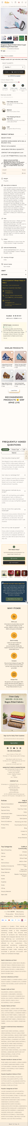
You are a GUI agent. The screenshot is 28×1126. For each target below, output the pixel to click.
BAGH (13, 1000)
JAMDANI (19, 994)
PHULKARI (11, 996)
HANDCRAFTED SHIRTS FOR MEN (10, 1104)
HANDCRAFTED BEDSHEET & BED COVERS (13, 1100)
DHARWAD (4, 996)
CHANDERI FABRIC (20, 1013)
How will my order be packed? (11, 527)
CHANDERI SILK (19, 996)
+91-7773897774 (9, 297)
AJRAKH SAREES (22, 1062)
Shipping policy (8, 916)
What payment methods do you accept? (11, 491)
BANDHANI (18, 992)
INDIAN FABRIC (5, 1008)
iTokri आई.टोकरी (10, 911)
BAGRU (8, 1000)
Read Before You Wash (14, 599)
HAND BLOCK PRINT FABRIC (9, 1015)
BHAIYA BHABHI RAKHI (7, 971)
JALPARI (9, 95)
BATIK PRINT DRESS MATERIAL (16, 1041)
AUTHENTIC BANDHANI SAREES (11, 1064)
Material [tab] (14, 453)
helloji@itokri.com (9, 302)
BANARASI (17, 1002)
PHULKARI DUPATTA (12, 1079)
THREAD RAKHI (16, 967)
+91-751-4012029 (18, 297)
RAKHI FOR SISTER (20, 971)
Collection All (7, 6)
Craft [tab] (24, 449)
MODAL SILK (4, 998)
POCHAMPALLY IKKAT (7, 1002)
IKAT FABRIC (10, 1017)
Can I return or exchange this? (11, 475)
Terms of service (19, 914)
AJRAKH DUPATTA (6, 1083)
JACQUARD (4, 994)
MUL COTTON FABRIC (8, 1013)
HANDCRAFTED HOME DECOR (10, 1097)
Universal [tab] (5, 449)
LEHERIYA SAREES (6, 1070)
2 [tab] (13, 730)
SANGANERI (12, 994)
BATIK (11, 998)
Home (2, 6)
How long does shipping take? (11, 458)
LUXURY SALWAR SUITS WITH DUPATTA (12, 1091)
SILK (17, 1000)
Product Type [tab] (15, 449)
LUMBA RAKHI (19, 969)
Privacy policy (9, 914)
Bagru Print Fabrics (14, 702)
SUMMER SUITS (16, 981)
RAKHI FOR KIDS (9, 969)
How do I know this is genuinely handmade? (11, 509)
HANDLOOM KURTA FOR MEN (9, 1106)
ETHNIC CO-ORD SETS (20, 1095)
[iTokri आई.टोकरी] (7, 2)
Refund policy (20, 911)
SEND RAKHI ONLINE (19, 963)
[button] (2, 2)
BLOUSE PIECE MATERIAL (15, 1118)
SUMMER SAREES (17, 979)
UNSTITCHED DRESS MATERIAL (9, 1031)
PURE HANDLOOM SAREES (8, 1062)
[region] (14, 332)
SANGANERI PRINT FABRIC (8, 1019)
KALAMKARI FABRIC (20, 1017)
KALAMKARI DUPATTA (19, 1081)
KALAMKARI (4, 992)
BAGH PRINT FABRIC (7, 1010)
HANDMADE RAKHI (6, 963)
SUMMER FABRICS (6, 979)
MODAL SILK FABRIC (12, 1021)
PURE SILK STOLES (12, 1085)
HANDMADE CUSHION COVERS (10, 1102)
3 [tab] (14, 730)
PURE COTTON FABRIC (20, 1010)
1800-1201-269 (12, 787)
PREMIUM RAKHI (16, 965)
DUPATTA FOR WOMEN (7, 1077)
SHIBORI (16, 998)
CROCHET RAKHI (5, 965)
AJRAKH (11, 992)
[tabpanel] (14, 716)
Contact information (19, 916)
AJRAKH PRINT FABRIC (17, 1008)
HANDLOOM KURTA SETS (8, 1093)
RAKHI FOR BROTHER (7, 973)
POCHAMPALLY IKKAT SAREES (15, 1068)
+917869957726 (9, 292)
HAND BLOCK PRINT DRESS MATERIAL (12, 1043)
